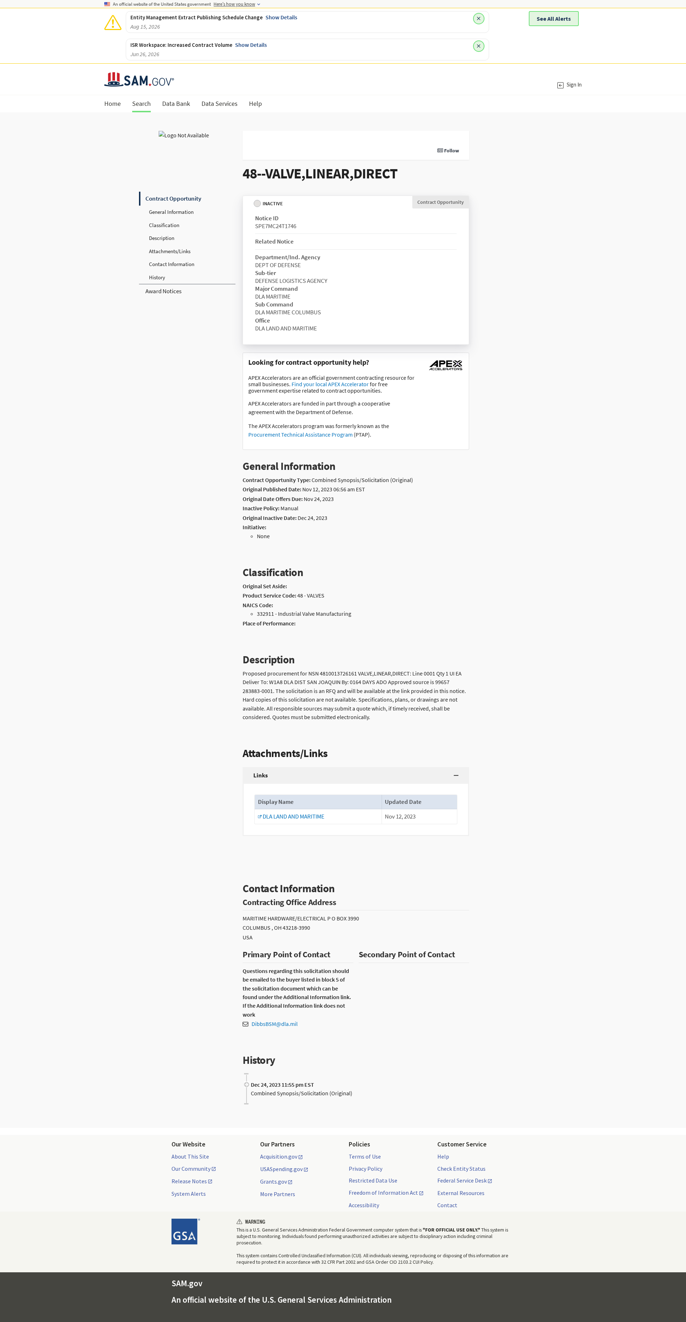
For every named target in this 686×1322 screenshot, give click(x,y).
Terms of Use (365, 1156)
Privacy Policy (365, 1168)
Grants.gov (273, 1182)
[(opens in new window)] (445, 370)
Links (260, 775)
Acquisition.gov (278, 1157)
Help (443, 1156)
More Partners (277, 1194)
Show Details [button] (281, 17)
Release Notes (189, 1181)
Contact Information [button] (171, 264)
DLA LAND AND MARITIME (291, 816)
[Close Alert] (478, 18)
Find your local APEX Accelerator (330, 384)
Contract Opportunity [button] (173, 198)
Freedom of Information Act (383, 1193)
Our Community (191, 1169)
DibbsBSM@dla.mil (275, 1023)
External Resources (460, 1192)
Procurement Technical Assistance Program (300, 434)
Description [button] (161, 238)
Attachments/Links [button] (169, 251)
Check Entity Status (461, 1168)
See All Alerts (554, 18)
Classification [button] (164, 225)
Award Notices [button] (163, 291)
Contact (447, 1205)
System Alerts (189, 1193)
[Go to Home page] (139, 82)
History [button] (157, 277)
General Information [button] (171, 211)
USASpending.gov (281, 1169)
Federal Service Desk (462, 1181)
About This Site (190, 1156)
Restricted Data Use (373, 1180)
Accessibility (364, 1205)
